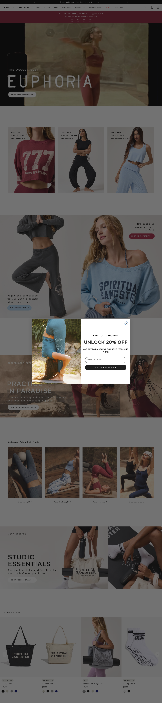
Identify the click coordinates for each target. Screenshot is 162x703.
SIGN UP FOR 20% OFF (106, 367)
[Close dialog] (126, 323)
